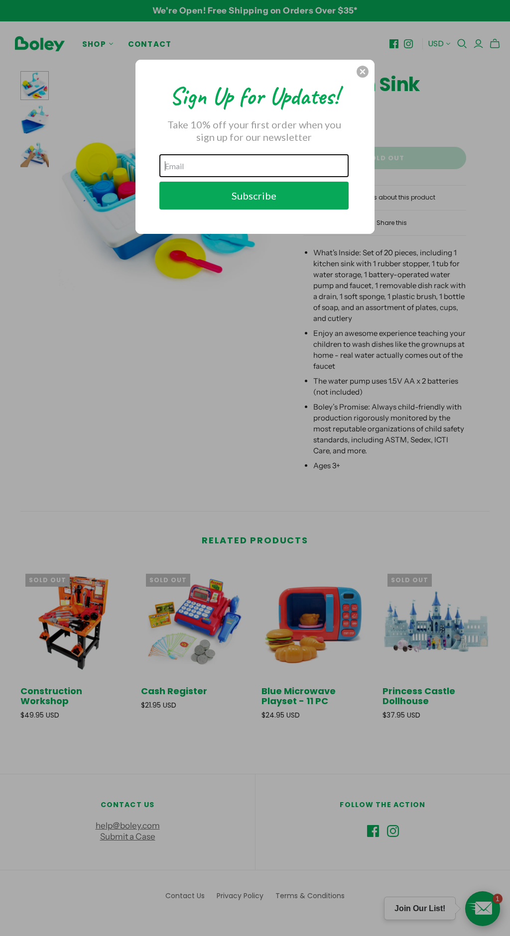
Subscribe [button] (254, 196)
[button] (363, 72)
